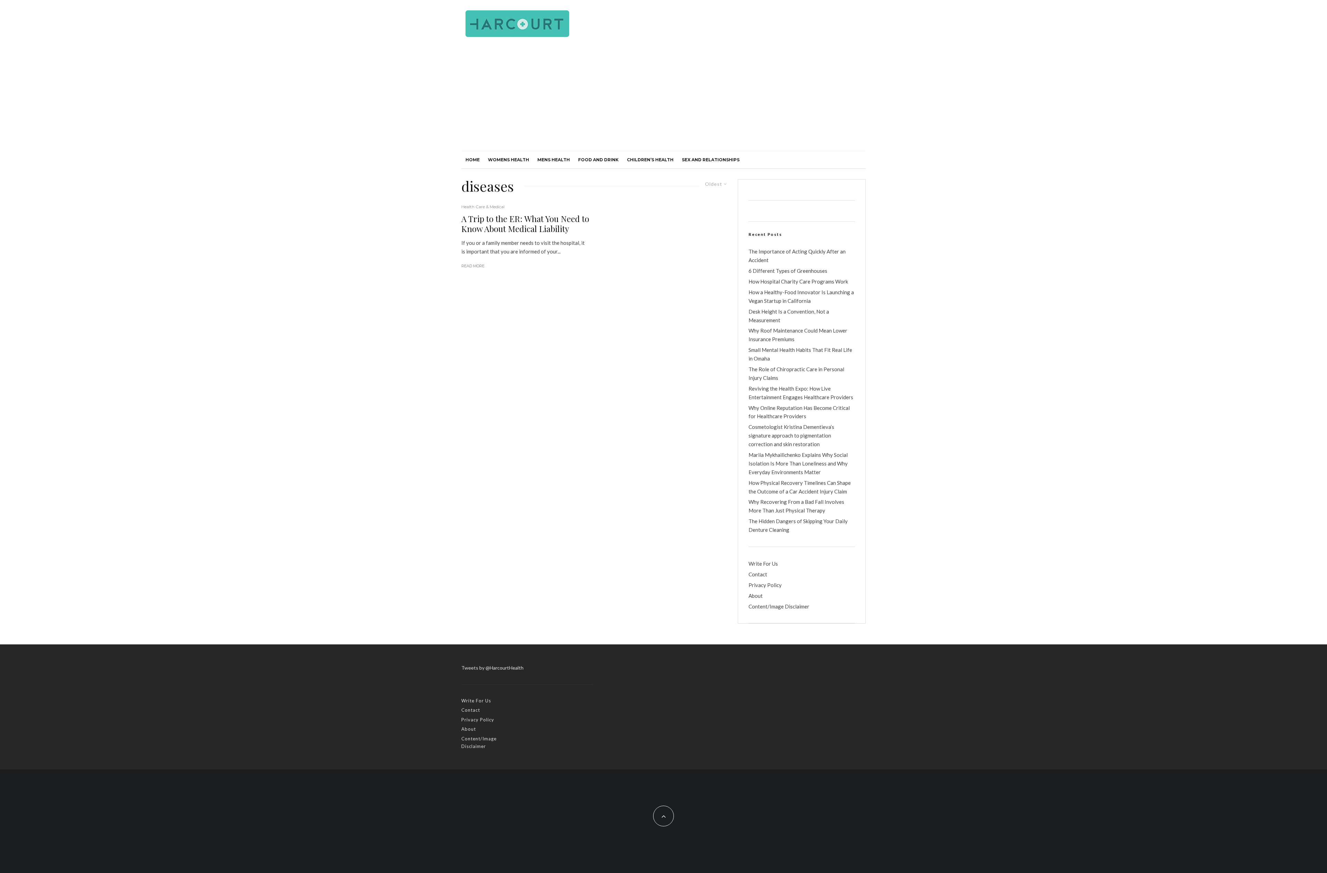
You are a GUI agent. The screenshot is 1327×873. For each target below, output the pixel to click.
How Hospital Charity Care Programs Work (798, 281)
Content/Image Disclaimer (779, 606)
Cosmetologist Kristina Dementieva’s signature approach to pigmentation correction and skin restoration (791, 435)
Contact (758, 574)
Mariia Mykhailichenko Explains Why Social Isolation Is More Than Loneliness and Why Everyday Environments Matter (798, 463)
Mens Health (553, 159)
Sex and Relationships (711, 159)
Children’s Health (650, 159)
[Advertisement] (663, 99)
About (756, 596)
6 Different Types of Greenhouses (788, 271)
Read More (472, 265)
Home (472, 159)
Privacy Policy (765, 585)
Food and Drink (598, 159)
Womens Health (508, 159)
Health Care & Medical (483, 206)
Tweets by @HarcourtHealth (492, 668)
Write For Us (763, 563)
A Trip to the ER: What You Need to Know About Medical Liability (525, 224)
